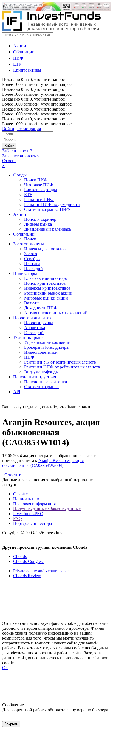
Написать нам (26, 498)
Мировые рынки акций (46, 298)
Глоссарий (34, 332)
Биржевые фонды (40, 189)
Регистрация (29, 128)
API (16, 391)
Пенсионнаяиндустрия (34, 376)
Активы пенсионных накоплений (55, 312)
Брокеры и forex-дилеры (46, 347)
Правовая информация (34, 503)
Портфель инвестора (32, 523)
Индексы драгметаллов (46, 248)
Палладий (33, 268)
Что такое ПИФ (38, 184)
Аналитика (34, 327)
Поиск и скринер (40, 219)
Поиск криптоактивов (45, 283)
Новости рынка (38, 322)
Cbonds (20, 556)
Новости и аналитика (33, 317)
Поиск (30, 239)
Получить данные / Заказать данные (47, 508)
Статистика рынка (41, 386)
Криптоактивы (27, 70)
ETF (17, 64)
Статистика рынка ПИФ (47, 209)
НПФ (29, 357)
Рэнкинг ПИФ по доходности (52, 204)
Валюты (31, 303)
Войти (8, 128)
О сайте (20, 494)
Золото (30, 253)
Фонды (20, 175)
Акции (19, 45)
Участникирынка (29, 337)
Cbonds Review (27, 575)
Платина (32, 263)
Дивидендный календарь (47, 229)
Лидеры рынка (38, 224)
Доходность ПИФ (40, 308)
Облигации (24, 52)
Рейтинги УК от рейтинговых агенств (60, 362)
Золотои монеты (28, 244)
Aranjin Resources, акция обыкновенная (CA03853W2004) (43, 463)
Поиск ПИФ (35, 180)
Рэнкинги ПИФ (39, 199)
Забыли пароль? (17, 151)
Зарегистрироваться (20, 155)
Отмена (9, 160)
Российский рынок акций (48, 293)
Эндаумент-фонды (41, 372)
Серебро (32, 258)
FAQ (17, 518)
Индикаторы (25, 273)
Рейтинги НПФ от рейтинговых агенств (62, 367)
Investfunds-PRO (28, 513)
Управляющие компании (47, 342)
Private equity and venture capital (42, 570)
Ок (5, 667)
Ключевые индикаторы (46, 278)
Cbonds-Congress (28, 561)
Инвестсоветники (41, 352)
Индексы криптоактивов (47, 288)
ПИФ (18, 58)
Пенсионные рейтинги (45, 381)
